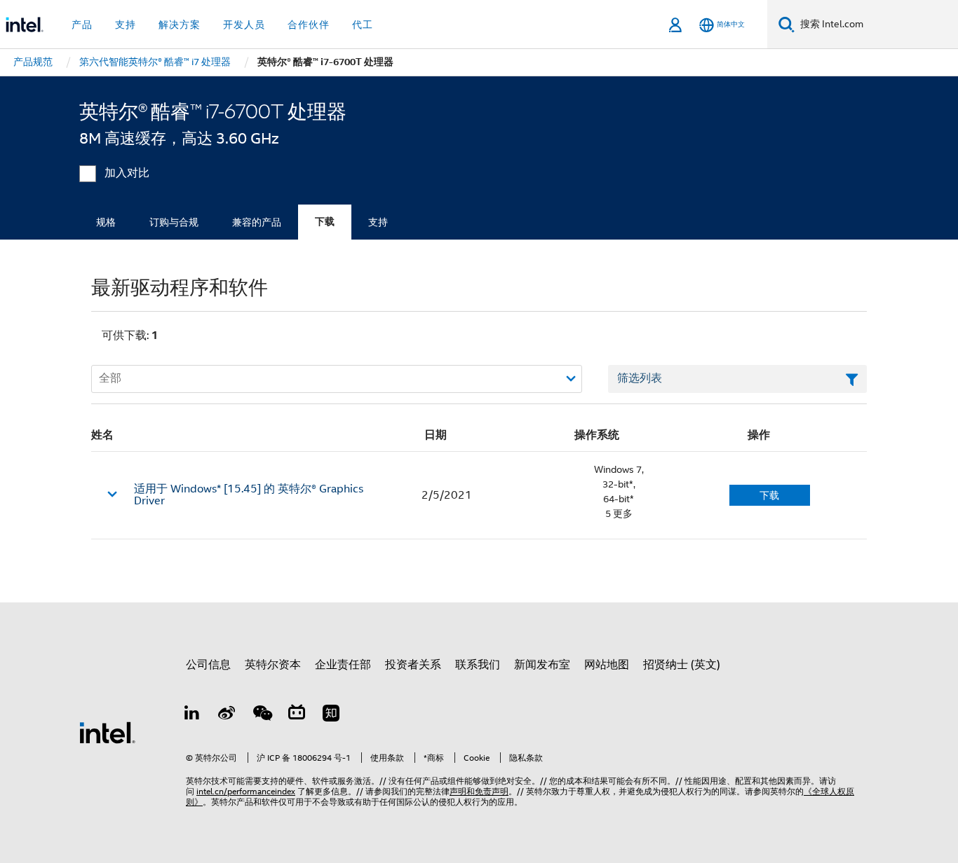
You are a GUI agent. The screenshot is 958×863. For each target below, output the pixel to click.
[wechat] (262, 715)
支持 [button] (125, 24)
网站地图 (606, 665)
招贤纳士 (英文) (681, 665)
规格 (106, 222)
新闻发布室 (542, 665)
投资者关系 (413, 665)
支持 (378, 222)
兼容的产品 (256, 222)
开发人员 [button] (244, 24)
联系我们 (477, 665)
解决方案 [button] (179, 24)
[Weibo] (227, 715)
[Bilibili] (297, 715)
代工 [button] (362, 24)
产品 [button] (82, 24)
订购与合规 (173, 222)
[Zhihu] (331, 715)
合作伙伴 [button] (309, 24)
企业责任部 (343, 665)
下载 (325, 221)
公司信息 (208, 665)
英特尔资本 (273, 665)
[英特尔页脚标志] (107, 732)
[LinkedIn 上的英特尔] (192, 715)
